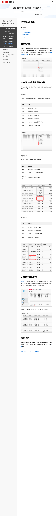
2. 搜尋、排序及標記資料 (9, 28)
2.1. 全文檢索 (6, 31)
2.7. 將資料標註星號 (8, 46)
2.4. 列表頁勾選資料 (8, 39)
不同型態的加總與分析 (26, 32)
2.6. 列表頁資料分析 (8, 44)
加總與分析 (24, 29)
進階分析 (23, 37)
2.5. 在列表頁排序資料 (8, 41)
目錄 (30, 351)
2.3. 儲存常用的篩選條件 (9, 36)
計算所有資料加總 (25, 34)
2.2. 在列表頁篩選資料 (8, 33)
